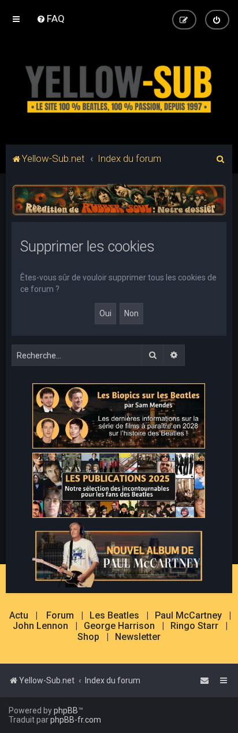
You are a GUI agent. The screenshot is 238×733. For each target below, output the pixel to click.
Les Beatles (114, 615)
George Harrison (119, 626)
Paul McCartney (188, 615)
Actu (18, 615)
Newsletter (138, 637)
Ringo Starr (194, 626)
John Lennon (40, 626)
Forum (60, 615)
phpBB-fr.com (75, 719)
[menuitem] (51, 18)
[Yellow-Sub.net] (119, 87)
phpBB (66, 710)
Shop (88, 637)
